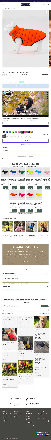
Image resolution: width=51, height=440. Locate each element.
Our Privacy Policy (17, 413)
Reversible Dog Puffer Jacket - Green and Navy (29, 180)
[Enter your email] (48, 421)
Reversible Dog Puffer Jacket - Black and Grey (4, 180)
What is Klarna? (6, 286)
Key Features (5, 150)
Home (3, 8)
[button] (21, 306)
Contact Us (4, 418)
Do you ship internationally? (9, 273)
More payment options (25, 144)
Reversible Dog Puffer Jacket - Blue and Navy (12, 180)
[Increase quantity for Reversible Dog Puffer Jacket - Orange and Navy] (6, 140)
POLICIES (16, 411)
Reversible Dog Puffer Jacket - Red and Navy (29, 203)
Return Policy (16, 416)
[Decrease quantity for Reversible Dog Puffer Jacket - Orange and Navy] (3, 123)
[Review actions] (15, 317)
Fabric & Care (5, 152)
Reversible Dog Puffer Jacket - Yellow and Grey (38, 203)
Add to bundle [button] (5, 188)
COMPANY (4, 411)
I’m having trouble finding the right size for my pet (15, 283)
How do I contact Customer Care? (10, 278)
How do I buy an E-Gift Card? (9, 275)
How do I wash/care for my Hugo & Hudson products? (15, 281)
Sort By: (40, 313)
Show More (40, 335)
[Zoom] (46, 12)
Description (4, 147)
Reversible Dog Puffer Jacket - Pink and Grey (21, 203)
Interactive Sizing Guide (7, 90)
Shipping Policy (17, 417)
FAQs (3, 421)
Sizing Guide (4, 420)
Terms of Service (17, 414)
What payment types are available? (11, 289)
